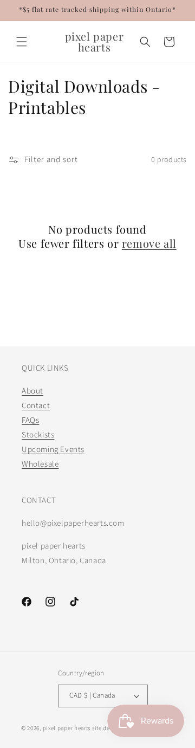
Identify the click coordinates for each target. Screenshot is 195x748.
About (32, 391)
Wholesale (40, 464)
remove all (149, 243)
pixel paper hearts (67, 728)
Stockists (38, 435)
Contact (36, 405)
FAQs (30, 420)
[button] (22, 42)
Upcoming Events (53, 449)
